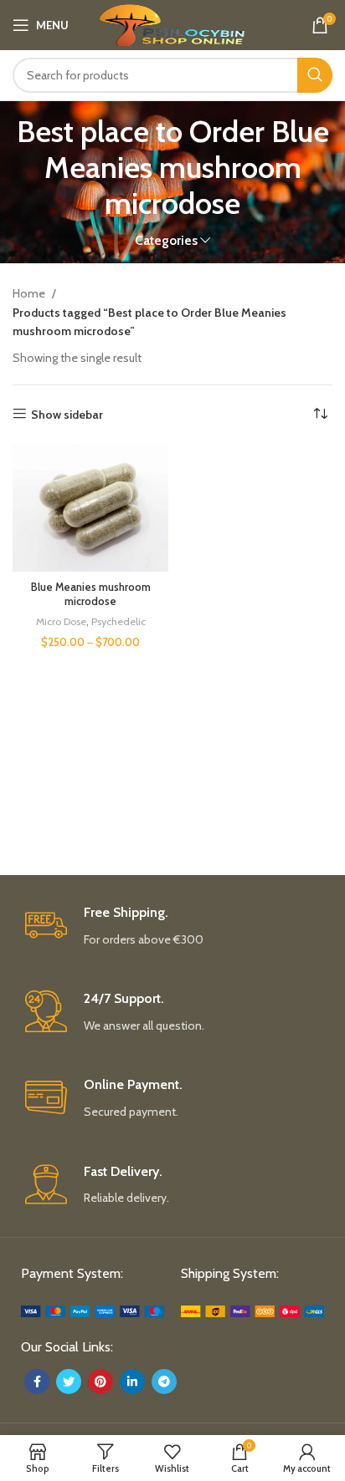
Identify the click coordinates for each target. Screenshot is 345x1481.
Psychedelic (118, 621)
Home (30, 293)
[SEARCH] (314, 75)
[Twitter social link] (68, 1381)
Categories (166, 240)
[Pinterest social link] (100, 1381)
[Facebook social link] (36, 1381)
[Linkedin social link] (132, 1381)
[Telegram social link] (164, 1381)
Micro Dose (61, 621)
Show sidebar (67, 414)
